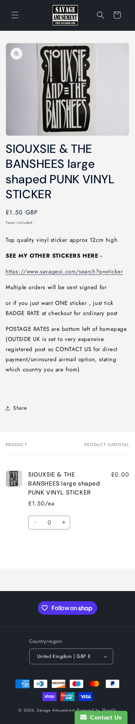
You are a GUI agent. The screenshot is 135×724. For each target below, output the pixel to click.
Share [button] (20, 408)
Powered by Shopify (97, 710)
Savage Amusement (56, 710)
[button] (15, 15)
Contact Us (104, 717)
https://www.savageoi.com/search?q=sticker (64, 271)
